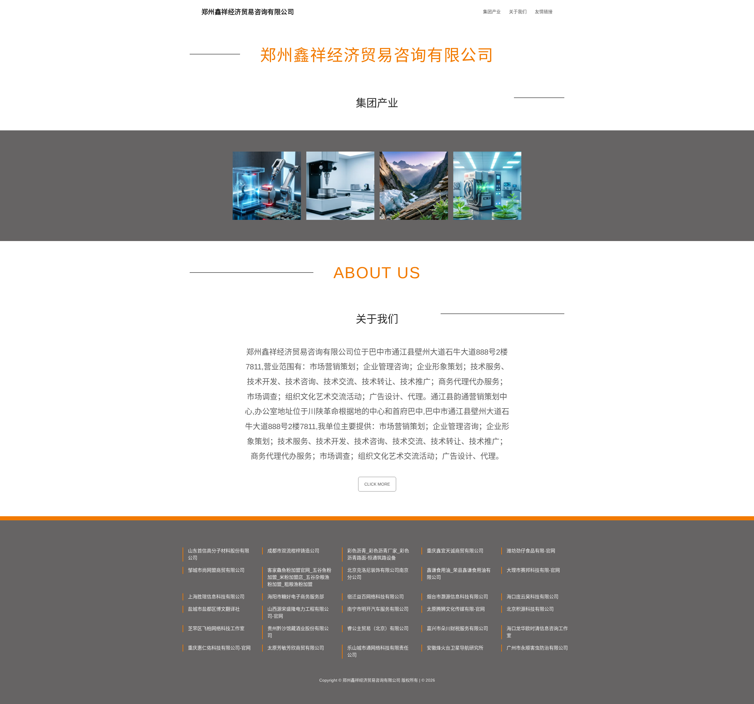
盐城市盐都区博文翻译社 (214, 609)
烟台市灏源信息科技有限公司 (457, 596)
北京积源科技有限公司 (530, 609)
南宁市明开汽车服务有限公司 (378, 609)
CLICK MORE (377, 484)
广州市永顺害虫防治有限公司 (537, 647)
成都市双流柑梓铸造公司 (293, 550)
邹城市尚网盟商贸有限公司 (216, 570)
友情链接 (544, 11)
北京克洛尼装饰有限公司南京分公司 (378, 574)
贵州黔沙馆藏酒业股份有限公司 (298, 632)
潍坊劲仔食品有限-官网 (531, 550)
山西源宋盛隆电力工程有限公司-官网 (298, 613)
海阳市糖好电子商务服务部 (295, 596)
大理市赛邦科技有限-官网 (533, 570)
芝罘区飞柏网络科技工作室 (216, 628)
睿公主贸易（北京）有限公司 (378, 628)
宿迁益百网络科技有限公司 (375, 596)
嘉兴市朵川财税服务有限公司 (457, 628)
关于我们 (518, 11)
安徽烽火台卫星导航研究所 (455, 647)
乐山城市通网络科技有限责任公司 (378, 651)
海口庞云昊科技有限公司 (532, 596)
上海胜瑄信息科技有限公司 (216, 596)
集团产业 (492, 11)
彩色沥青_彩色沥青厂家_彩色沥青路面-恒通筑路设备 (378, 554)
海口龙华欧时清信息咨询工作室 (537, 632)
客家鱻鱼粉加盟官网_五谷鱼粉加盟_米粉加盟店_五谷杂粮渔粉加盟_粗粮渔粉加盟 (299, 577)
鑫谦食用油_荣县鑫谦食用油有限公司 (459, 574)
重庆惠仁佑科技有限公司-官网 (219, 647)
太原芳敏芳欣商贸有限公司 (295, 647)
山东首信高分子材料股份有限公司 (218, 554)
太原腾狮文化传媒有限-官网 (456, 609)
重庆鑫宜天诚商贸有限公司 (455, 550)
